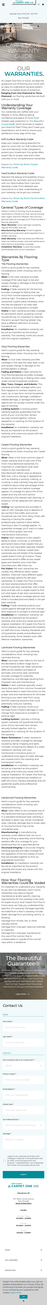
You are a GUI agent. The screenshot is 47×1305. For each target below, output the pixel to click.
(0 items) (43, 4)
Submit (23, 1174)
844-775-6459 (23, 18)
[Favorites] (39, 4)
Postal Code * (8, 1104)
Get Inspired (11, 1260)
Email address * (9, 1089)
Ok (23, 1297)
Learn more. (15, 1293)
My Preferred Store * (11, 1119)
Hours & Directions (23, 1203)
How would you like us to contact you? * (18, 1060)
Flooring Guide (21, 27)
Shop (7, 1250)
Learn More (21, 994)
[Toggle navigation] (3, 4)
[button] (34, 4)
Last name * (7, 1036)
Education (10, 1270)
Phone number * (9, 1074)
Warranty (34, 27)
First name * (7, 1021)
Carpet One (6, 27)
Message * (7, 1133)
